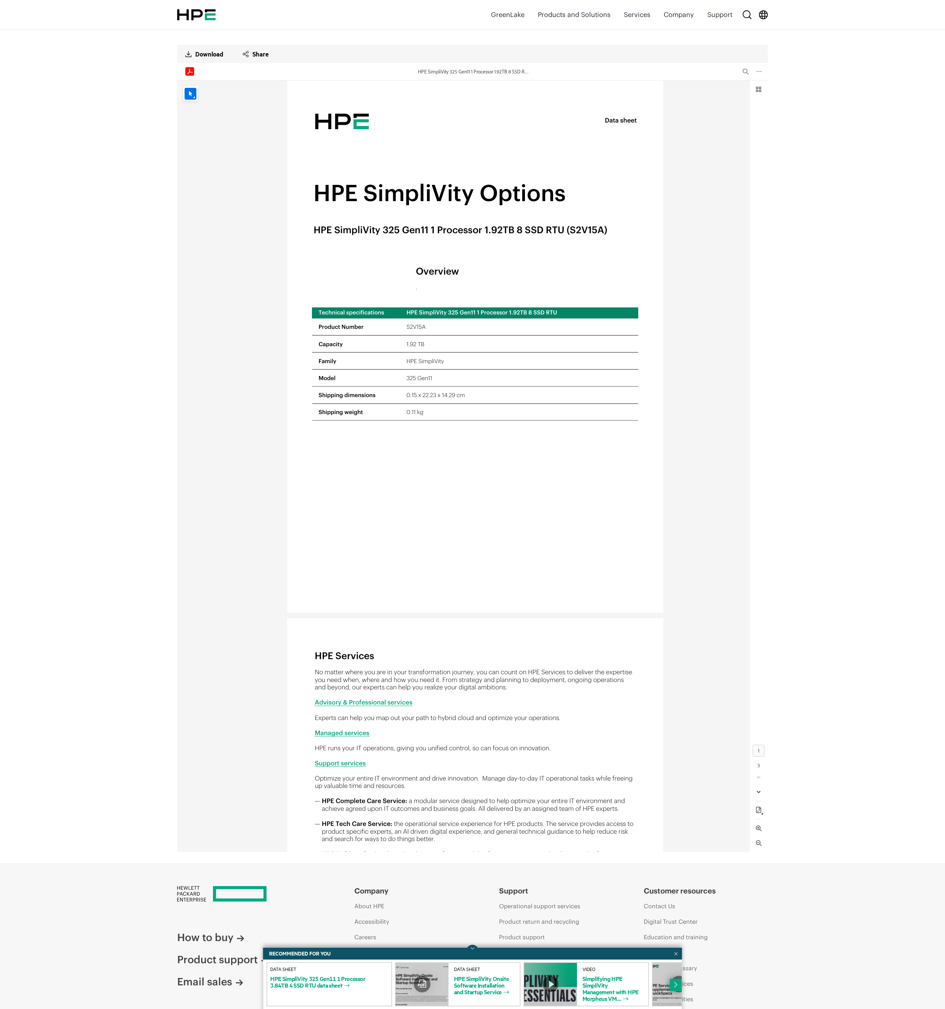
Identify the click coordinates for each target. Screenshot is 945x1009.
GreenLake (508, 14)
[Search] (747, 15)
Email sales (204, 981)
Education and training (676, 937)
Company (679, 14)
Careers (365, 937)
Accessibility (371, 921)
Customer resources (680, 890)
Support (719, 14)
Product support (217, 959)
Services (637, 14)
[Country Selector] (763, 15)
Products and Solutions (574, 14)
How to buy (205, 937)
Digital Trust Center (671, 921)
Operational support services (539, 906)
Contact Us (659, 906)
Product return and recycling (539, 921)
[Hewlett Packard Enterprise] (196, 15)
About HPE (369, 906)
